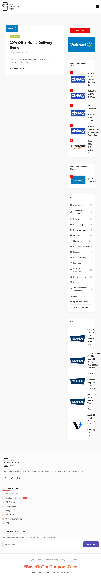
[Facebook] (4, 478)
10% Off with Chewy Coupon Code (91, 79)
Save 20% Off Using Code (90, 147)
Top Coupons (12, 494)
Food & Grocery (22, 53)
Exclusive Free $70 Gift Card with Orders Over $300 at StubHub (93, 360)
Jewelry (76, 282)
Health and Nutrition (77, 270)
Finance (76, 252)
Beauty (76, 219)
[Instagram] (18, 478)
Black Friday (78, 224)
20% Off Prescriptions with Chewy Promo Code (93, 130)
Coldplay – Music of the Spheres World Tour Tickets (91, 338)
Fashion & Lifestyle (81, 246)
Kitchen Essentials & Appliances (81, 289)
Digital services (79, 230)
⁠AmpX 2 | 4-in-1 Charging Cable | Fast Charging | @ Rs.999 (91, 425)
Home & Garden (79, 277)
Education (77, 235)
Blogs (8, 510)
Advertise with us (14, 519)
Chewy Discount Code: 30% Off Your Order (92, 113)
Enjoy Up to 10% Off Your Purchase (92, 95)
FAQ (8, 523)
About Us (10, 515)
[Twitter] (11, 478)
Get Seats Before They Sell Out (90, 401)
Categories (11, 506)
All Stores (10, 502)
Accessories (78, 205)
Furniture (77, 263)
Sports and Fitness (81, 302)
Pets (75, 296)
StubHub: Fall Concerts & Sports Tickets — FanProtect (92, 381)
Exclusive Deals (16, 498)
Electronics (77, 241)
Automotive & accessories (78, 212)
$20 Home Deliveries (92, 180)
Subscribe (90, 544)
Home (12, 53)
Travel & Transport (81, 307)
